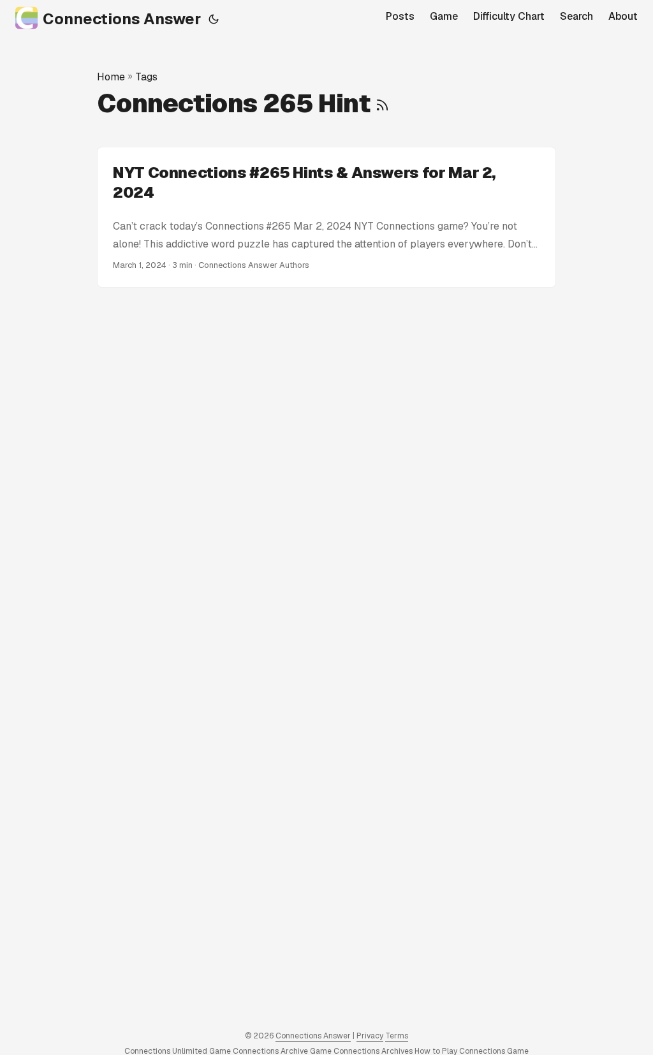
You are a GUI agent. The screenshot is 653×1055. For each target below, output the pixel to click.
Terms (396, 1036)
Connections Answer (122, 19)
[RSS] (382, 103)
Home (111, 77)
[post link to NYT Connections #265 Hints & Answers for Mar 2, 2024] (326, 217)
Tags (146, 77)
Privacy (369, 1036)
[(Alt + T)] (213, 19)
